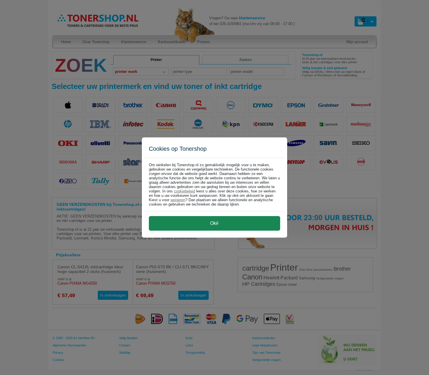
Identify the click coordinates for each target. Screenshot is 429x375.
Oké (214, 223)
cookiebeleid (184, 191)
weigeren (177, 200)
